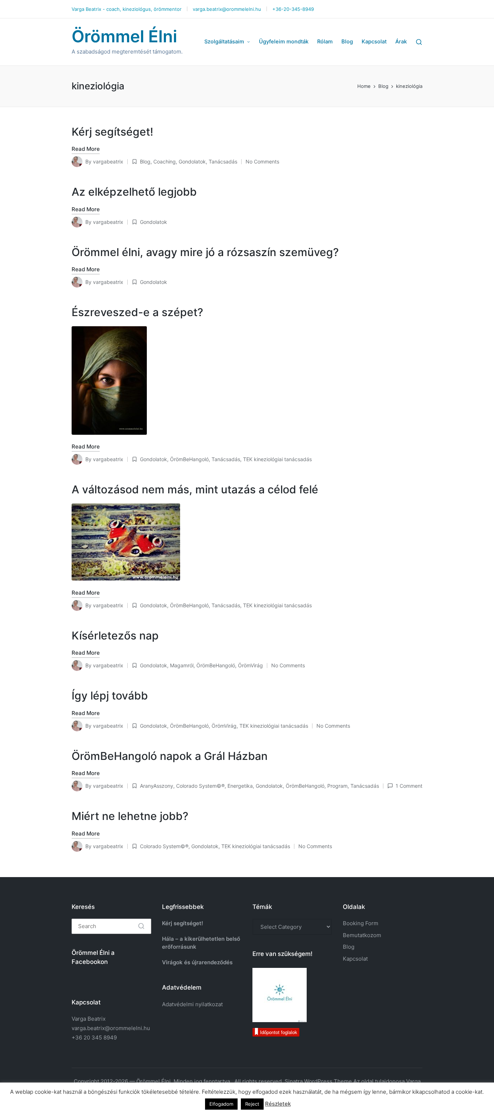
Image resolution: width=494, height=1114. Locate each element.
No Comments (262, 161)
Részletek (278, 1103)
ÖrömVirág (250, 665)
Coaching (164, 161)
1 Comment (409, 786)
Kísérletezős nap (115, 635)
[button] (141, 926)
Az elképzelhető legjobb (134, 191)
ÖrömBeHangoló (189, 459)
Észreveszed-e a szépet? (137, 312)
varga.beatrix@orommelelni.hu (111, 1028)
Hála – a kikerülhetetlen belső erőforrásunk (201, 943)
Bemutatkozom (362, 935)
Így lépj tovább (110, 695)
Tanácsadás (223, 161)
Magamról (181, 665)
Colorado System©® (200, 786)
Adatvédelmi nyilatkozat (192, 1004)
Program (337, 786)
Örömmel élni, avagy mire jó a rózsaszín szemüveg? (205, 252)
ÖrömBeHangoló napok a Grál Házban (170, 755)
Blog (145, 161)
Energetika (240, 786)
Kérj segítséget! (112, 131)
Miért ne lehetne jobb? (130, 815)
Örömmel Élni (124, 36)
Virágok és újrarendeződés (197, 962)
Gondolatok (192, 161)
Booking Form (360, 923)
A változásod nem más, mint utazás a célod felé (195, 489)
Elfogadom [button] (221, 1104)
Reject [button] (252, 1104)
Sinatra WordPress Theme (318, 1081)
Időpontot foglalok (278, 1032)
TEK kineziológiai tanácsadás (277, 459)
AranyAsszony (156, 786)
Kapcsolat (355, 958)
